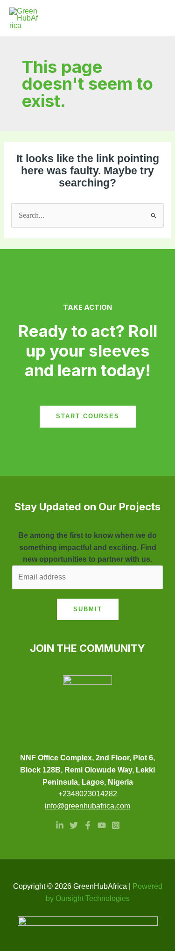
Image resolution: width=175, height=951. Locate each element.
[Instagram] (116, 825)
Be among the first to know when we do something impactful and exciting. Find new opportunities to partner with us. (87, 547)
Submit (87, 609)
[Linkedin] (60, 825)
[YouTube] (102, 825)
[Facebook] (88, 825)
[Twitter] (74, 825)
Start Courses (87, 416)
